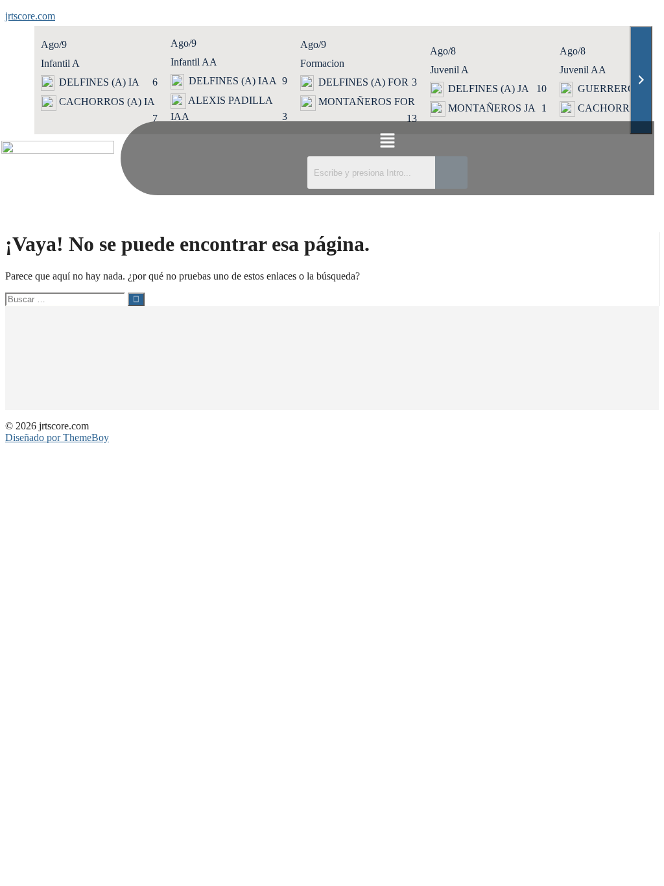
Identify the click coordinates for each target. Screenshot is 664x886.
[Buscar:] (66, 298)
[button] (387, 142)
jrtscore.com (30, 15)
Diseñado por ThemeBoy (57, 437)
